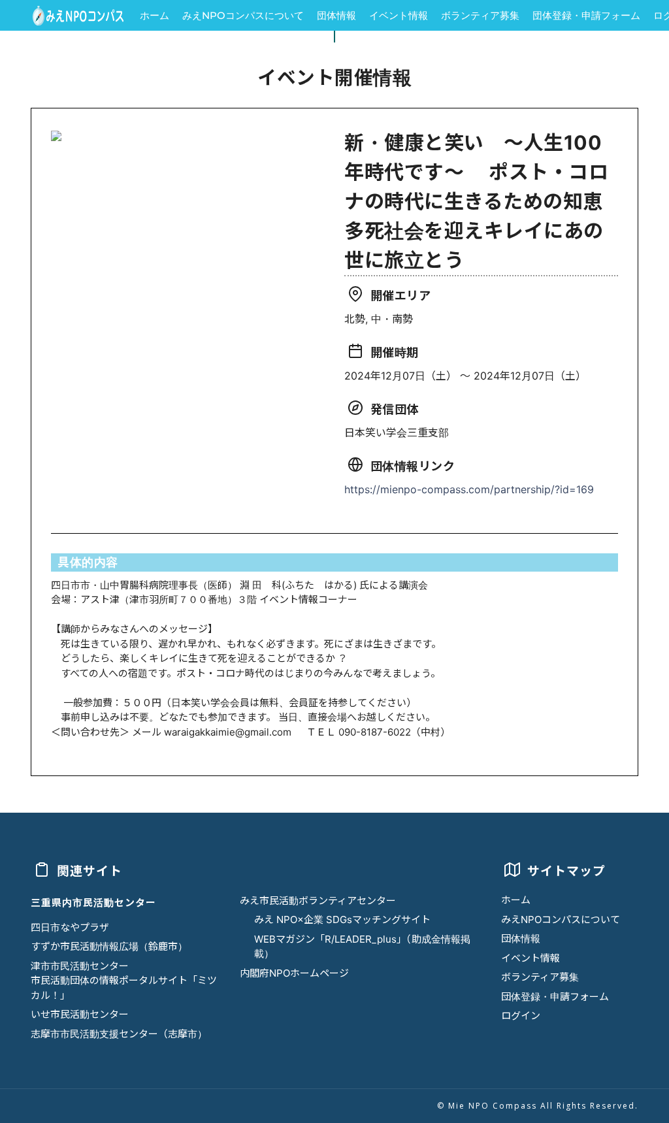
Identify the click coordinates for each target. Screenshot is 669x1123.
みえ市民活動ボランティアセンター (318, 900)
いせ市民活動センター (80, 1014)
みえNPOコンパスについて (243, 15)
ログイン (520, 1015)
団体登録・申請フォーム (586, 15)
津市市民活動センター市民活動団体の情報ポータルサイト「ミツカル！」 (124, 980)
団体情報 (336, 15)
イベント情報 (398, 15)
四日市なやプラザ (70, 927)
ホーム (154, 15)
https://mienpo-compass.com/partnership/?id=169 (469, 489)
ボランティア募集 (480, 15)
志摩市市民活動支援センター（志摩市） (119, 1034)
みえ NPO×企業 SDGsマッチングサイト (342, 919)
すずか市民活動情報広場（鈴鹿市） (109, 946)
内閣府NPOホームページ (294, 973)
